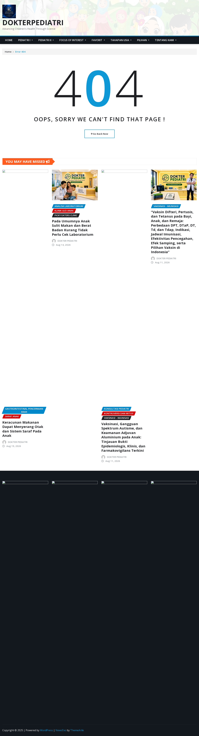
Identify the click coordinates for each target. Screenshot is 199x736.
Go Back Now (100, 133)
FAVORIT (97, 40)
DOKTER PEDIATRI (18, 441)
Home (8, 51)
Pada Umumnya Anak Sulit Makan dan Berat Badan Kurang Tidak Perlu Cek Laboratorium (72, 228)
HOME (9, 40)
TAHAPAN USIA (120, 40)
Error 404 (20, 51)
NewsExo (61, 730)
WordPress (46, 730)
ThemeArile (77, 730)
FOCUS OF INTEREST (71, 40)
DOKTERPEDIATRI (33, 22)
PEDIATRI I (24, 40)
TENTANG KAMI (164, 40)
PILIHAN (142, 40)
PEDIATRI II (45, 40)
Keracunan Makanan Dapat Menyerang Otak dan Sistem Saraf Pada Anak (22, 429)
